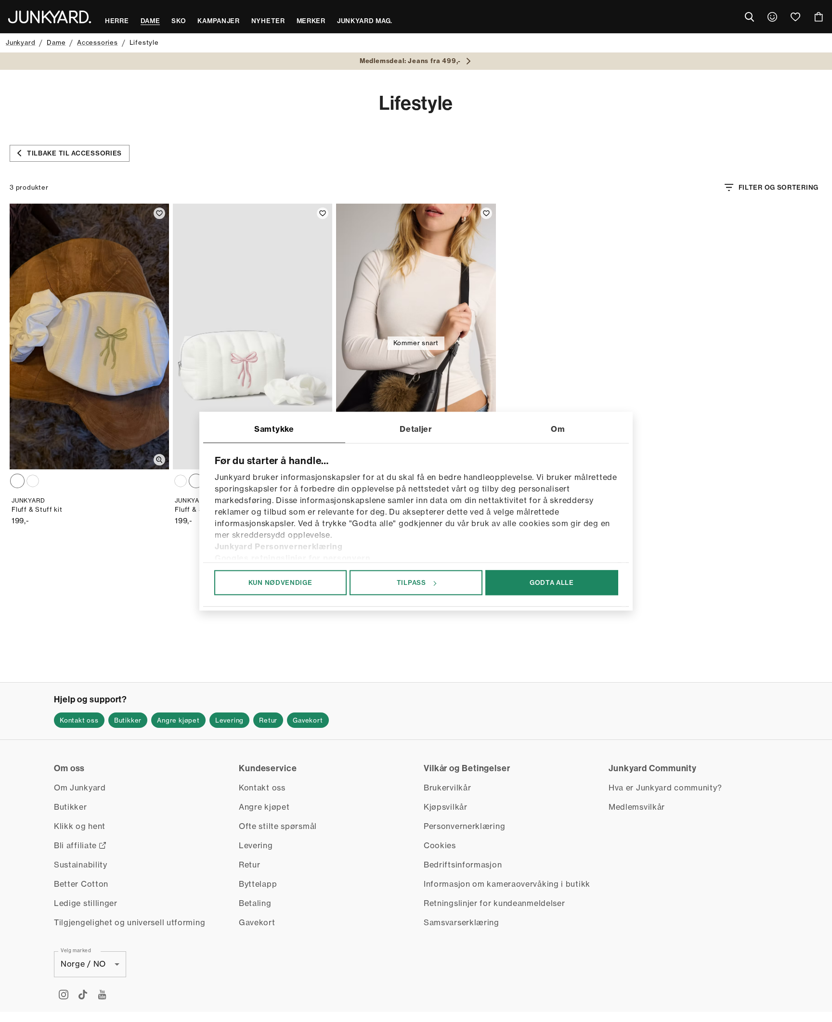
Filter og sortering (779, 187)
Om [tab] (558, 429)
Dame (56, 42)
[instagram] (63, 994)
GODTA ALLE (552, 582)
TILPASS (411, 582)
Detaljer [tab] (416, 429)
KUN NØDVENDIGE (280, 582)
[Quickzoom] (159, 459)
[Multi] (17, 481)
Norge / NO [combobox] (83, 964)
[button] (79, 720)
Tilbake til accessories (74, 153)
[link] (772, 17)
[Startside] (49, 17)
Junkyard (20, 42)
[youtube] (102, 994)
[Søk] (749, 17)
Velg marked (76, 950)
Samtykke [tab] (274, 429)
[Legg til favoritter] (159, 213)
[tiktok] (82, 994)
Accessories (97, 42)
